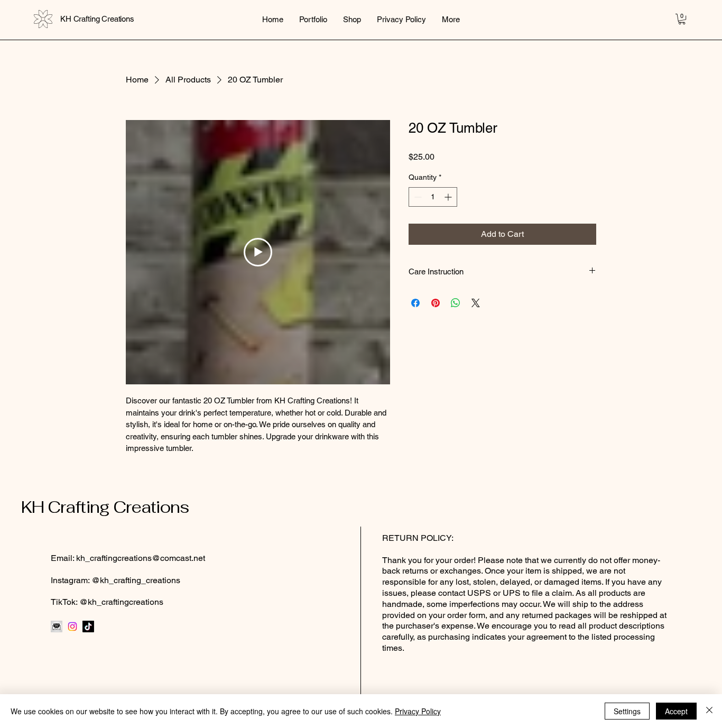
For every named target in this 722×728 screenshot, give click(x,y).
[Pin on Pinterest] (435, 303)
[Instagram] (72, 626)
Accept (676, 711)
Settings (627, 711)
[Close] (709, 711)
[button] (681, 19)
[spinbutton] (432, 197)
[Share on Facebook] (415, 303)
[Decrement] (416, 197)
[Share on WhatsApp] (455, 303)
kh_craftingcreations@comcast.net (140, 558)
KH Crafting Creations (105, 507)
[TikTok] (88, 626)
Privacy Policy (418, 711)
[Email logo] (56, 626)
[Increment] (449, 197)
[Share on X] (475, 303)
